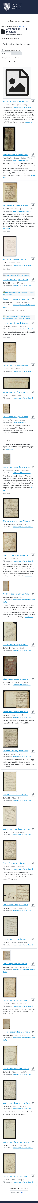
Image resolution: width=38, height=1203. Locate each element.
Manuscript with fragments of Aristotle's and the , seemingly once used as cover (16, 101)
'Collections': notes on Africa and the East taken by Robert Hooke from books (16, 521)
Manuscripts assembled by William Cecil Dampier (16, 259)
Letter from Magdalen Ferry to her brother (16, 829)
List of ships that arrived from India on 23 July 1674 (16, 963)
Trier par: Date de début (10, 58)
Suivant (24, 1192)
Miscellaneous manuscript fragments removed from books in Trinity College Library (16, 154)
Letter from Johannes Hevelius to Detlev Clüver (16, 1142)
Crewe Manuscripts (20, 422)
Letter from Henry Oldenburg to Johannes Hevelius (16, 644)
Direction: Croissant (8, 62)
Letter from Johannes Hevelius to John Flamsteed (16, 1000)
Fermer (21, 26)
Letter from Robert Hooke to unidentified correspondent (16, 1103)
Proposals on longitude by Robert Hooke (16, 751)
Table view (17, 54)
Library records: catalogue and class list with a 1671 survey (16, 679)
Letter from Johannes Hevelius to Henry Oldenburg (16, 1176)
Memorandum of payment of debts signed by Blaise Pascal (16, 392)
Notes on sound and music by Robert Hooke (16, 711)
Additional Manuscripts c (21, 160)
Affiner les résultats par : (19, 21)
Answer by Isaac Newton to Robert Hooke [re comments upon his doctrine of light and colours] (16, 794)
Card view (7, 54)
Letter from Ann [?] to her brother (16, 279)
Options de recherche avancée (17, 44)
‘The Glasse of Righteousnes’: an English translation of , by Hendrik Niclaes (16, 417)
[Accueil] (13, 7)
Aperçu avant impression (12, 50)
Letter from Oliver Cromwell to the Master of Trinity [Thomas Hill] (16, 365)
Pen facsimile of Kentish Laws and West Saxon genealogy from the (16, 205)
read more (28, 122)
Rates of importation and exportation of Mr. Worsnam (16, 299)
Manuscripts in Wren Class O (23, 107)
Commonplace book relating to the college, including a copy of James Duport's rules (16, 555)
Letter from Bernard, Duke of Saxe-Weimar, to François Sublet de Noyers (16, 323)
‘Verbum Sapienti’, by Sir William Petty (16, 594)
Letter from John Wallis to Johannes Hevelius (16, 1068)
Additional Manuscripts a (21, 473)
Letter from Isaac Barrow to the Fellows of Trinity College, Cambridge (16, 467)
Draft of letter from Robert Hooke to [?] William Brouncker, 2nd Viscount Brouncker (16, 863)
